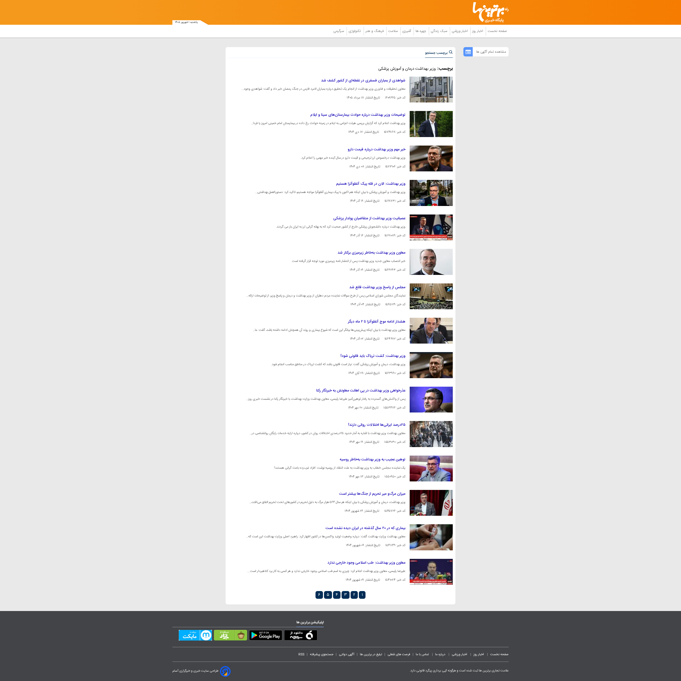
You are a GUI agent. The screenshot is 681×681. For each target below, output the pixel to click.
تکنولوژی (355, 31)
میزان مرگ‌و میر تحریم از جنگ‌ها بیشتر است (372, 494)
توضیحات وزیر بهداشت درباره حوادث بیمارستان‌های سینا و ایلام (357, 115)
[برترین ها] (488, 12)
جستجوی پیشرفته (321, 654)
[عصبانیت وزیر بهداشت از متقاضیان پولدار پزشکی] (431, 227)
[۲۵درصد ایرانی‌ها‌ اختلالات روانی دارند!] (431, 434)
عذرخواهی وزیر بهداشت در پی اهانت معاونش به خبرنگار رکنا (360, 391)
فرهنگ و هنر (375, 31)
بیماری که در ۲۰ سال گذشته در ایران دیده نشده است (365, 528)
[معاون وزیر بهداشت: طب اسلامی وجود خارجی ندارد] (431, 572)
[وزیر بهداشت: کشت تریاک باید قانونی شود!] (431, 365)
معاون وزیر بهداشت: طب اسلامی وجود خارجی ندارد (366, 563)
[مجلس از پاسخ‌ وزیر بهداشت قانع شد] (431, 296)
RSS (301, 654)
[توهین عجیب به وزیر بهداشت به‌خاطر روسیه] (431, 468)
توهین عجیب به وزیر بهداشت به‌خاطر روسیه (372, 460)
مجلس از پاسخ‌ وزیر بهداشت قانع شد (377, 287)
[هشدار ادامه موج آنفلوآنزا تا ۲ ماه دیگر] (431, 331)
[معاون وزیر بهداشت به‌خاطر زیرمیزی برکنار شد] (431, 262)
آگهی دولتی (346, 654)
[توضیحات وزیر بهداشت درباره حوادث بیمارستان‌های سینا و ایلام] (431, 124)
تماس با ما (423, 654)
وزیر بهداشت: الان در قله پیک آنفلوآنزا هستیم (370, 184)
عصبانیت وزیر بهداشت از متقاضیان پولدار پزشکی (369, 218)
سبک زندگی (439, 31)
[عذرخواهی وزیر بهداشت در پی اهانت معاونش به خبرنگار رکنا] (431, 399)
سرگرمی (339, 31)
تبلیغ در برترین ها (371, 654)
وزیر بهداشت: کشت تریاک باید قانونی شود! (372, 356)
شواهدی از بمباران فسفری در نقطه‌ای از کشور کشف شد (363, 81)
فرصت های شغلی (399, 654)
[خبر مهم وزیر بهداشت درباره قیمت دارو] (431, 158)
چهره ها (421, 31)
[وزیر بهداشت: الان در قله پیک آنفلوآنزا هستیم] (431, 193)
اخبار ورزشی (460, 31)
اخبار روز (478, 31)
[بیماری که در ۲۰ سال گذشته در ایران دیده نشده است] (431, 537)
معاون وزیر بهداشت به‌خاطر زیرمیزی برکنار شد (371, 253)
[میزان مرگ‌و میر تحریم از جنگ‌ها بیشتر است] (431, 503)
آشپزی (407, 31)
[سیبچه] (300, 636)
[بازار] (230, 636)
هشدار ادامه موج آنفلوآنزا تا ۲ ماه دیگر (376, 322)
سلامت (393, 31)
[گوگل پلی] (265, 636)
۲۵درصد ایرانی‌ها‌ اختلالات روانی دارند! (376, 425)
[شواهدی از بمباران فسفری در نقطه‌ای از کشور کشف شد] (431, 89)
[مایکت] (195, 636)
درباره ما (440, 654)
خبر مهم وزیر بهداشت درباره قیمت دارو (376, 149)
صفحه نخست (497, 31)
